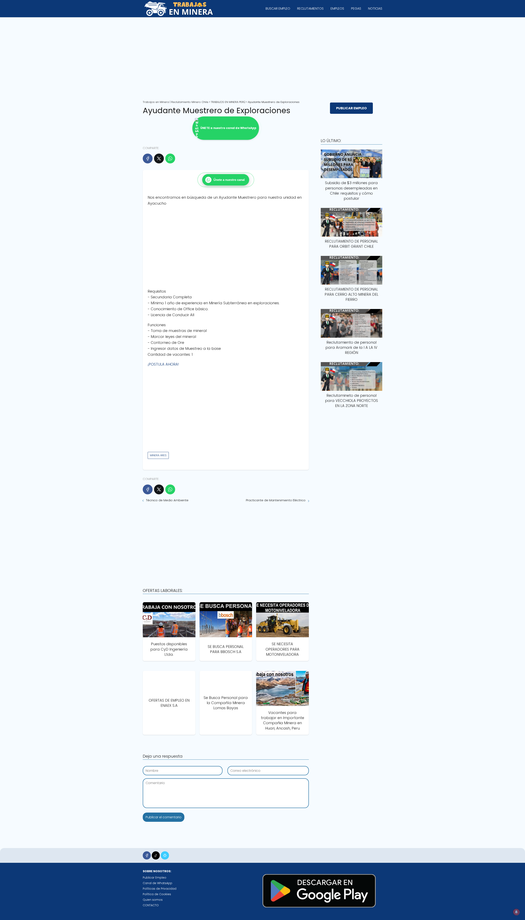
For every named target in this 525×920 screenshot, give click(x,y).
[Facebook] (148, 158)
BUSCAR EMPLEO (278, 8)
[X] (159, 158)
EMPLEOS (337, 8)
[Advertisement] (262, 57)
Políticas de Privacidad (159, 889)
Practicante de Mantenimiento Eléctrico (276, 500)
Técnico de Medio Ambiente (167, 500)
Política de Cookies (157, 894)
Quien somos (153, 900)
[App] (165, 855)
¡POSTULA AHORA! (163, 364)
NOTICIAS (375, 8)
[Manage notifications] (516, 912)
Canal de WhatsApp (157, 883)
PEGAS (356, 8)
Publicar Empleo (154, 878)
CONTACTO (151, 905)
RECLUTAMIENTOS (310, 8)
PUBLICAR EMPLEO (351, 108)
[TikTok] (156, 855)
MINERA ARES (158, 455)
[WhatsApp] (170, 158)
